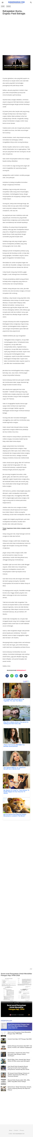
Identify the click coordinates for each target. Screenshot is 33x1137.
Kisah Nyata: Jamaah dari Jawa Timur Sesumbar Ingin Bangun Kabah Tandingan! (18, 1054)
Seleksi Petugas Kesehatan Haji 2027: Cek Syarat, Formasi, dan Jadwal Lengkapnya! (20, 1046)
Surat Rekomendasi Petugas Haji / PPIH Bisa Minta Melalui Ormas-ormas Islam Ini (19, 1026)
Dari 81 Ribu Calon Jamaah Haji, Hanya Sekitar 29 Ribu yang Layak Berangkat (19, 1060)
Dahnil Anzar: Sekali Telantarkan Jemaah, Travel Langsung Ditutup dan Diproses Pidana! (19, 1088)
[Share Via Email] (26, 675)
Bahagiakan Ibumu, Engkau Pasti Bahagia (14, 12)
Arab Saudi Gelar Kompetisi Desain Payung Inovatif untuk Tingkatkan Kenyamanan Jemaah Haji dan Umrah (18, 1068)
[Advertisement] (16, 34)
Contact (16, 1130)
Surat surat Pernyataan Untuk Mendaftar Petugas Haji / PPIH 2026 (16, 974)
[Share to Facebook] (7, 675)
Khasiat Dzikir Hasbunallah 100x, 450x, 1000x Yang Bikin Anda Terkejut (19, 1080)
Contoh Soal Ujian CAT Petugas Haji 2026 (20, 1039)
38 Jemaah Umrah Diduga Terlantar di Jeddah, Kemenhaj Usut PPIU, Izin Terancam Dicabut (18, 1074)
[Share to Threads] (21, 675)
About (10, 1130)
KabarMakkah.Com (19, 1133)
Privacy (22, 1130)
